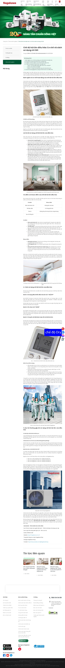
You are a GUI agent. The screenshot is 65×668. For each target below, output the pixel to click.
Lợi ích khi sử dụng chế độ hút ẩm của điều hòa (35, 61)
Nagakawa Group (32, 539)
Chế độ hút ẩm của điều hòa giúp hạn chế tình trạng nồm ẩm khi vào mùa (42, 192)
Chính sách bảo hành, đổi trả (24, 602)
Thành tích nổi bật (7, 605)
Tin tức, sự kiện (9, 48)
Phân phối (48, 2)
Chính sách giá (21, 626)
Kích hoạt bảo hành (22, 605)
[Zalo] (63, 332)
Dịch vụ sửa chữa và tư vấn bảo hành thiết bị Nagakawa (42, 425)
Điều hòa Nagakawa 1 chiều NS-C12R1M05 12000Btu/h (39, 460)
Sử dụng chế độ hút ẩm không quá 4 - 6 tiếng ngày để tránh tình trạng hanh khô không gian (43, 284)
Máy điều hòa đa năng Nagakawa (42, 510)
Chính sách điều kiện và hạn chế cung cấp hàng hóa (24, 636)
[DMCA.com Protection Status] (53, 612)
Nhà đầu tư (56, 5)
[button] (60, 563)
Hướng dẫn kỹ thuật (22, 615)
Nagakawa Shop (39, 537)
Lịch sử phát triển (7, 602)
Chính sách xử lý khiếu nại (24, 624)
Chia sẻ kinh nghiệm (13, 41)
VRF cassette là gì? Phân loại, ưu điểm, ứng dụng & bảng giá (29, 568)
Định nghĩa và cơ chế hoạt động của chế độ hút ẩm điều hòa (38, 60)
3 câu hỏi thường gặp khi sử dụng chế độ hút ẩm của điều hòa (39, 69)
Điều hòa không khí (29, 5)
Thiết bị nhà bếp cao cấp (37, 5)
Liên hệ (56, 2)
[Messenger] (63, 335)
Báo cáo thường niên (38, 610)
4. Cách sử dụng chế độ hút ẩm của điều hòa (35, 64)
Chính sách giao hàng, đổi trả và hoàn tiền (24, 632)
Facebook (51, 608)
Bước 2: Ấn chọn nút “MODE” (34, 66)
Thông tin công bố (37, 600)
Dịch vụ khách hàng (50, 5)
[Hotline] (63, 328)
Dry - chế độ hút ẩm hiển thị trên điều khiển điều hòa (42, 360)
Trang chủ (5, 41)
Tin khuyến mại (9, 53)
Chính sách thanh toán (23, 629)
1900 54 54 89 (56, 598)
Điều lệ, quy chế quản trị (38, 605)
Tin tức (52, 2)
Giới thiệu (22, 5)
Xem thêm (27, 573)
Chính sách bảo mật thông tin (24, 620)
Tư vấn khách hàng (22, 610)
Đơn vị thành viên (7, 615)
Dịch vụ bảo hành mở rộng (24, 600)
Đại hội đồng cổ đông (38, 602)
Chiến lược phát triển (8, 607)
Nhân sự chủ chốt (7, 612)
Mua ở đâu (23, 640)
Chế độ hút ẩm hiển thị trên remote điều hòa (42, 117)
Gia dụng (44, 5)
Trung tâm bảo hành (23, 612)
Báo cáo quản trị (37, 612)
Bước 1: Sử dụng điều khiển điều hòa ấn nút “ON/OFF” (39, 65)
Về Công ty (5, 600)
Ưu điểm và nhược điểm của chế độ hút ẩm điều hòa (37, 62)
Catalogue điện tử (22, 617)
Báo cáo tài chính (37, 607)
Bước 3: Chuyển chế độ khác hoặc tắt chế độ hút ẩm (39, 68)
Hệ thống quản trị (7, 610)
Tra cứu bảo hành (22, 607)
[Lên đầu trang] (63, 660)
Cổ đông (7, 57)
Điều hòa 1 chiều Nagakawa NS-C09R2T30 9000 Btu (39, 458)
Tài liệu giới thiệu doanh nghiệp (38, 615)
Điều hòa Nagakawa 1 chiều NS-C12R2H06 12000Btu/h (39, 461)
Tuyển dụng (43, 2)
